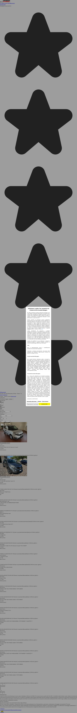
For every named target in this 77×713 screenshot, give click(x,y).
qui (42, 329)
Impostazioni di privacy (32, 404)
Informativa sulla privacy (32, 401)
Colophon (39, 401)
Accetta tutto (44, 404)
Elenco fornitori (45, 401)
